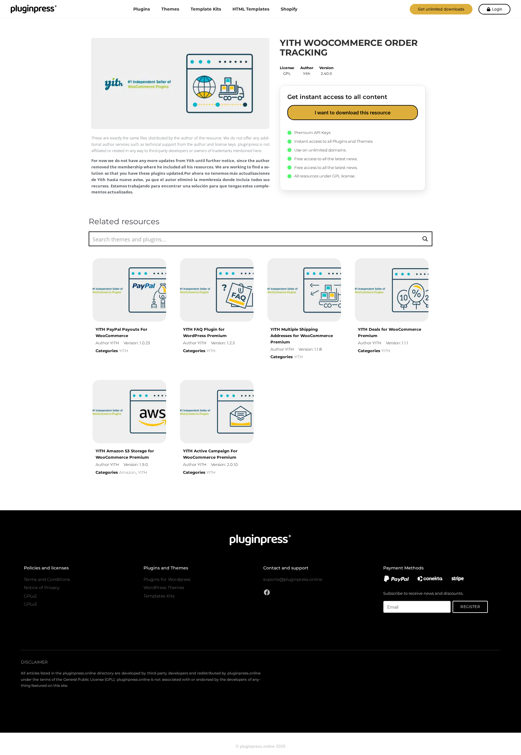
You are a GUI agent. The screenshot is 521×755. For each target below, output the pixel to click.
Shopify (289, 9)
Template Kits (206, 9)
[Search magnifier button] (425, 239)
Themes (170, 9)
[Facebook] (266, 592)
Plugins (141, 9)
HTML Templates (250, 9)
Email (388, 597)
